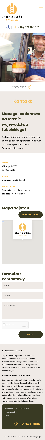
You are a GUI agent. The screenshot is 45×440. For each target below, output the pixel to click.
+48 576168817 (19, 193)
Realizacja (34, 436)
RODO (7, 416)
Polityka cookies (11, 412)
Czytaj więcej (19, 86)
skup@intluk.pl (17, 180)
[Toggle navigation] (41, 9)
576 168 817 (28, 27)
